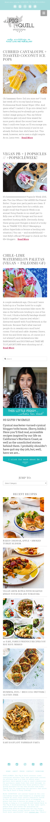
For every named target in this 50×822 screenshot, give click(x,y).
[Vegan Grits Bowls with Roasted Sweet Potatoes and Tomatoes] (25, 568)
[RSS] (35, 6)
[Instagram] (25, 6)
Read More (27, 137)
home (8, 771)
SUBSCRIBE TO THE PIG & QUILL (33, 2)
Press (22, 771)
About (15, 771)
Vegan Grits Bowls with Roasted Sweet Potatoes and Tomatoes (22, 592)
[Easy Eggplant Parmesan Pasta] (25, 719)
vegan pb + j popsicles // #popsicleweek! (24, 155)
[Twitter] (20, 6)
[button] (44, 13)
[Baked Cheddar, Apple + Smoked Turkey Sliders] (25, 517)
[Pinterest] (30, 6)
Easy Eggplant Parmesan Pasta (21, 742)
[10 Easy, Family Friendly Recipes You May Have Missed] (25, 618)
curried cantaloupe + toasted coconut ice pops (25, 55)
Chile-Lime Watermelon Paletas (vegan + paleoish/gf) (24, 259)
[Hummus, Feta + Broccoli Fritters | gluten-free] (25, 669)
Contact (30, 771)
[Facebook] (15, 6)
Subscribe (40, 771)
